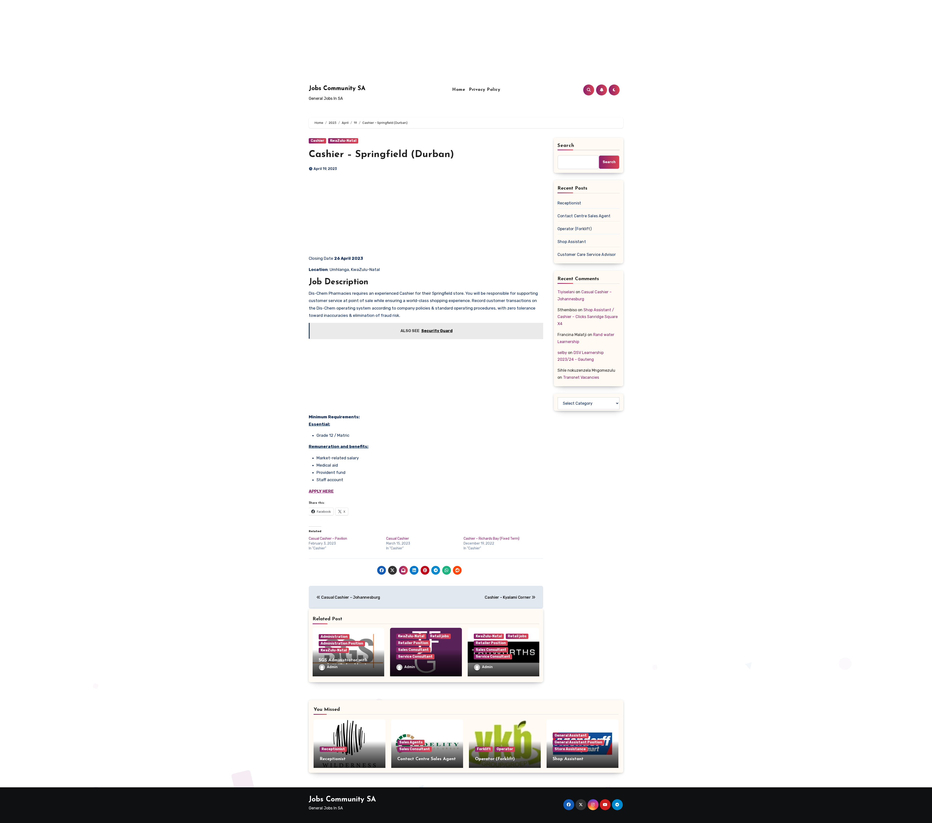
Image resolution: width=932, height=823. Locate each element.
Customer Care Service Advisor (587, 254)
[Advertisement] (146, 34)
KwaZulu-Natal (343, 141)
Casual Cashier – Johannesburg (350, 597)
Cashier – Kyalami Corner (508, 597)
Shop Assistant (572, 241)
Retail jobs (439, 636)
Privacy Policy (484, 90)
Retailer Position (413, 643)
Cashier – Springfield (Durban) (381, 155)
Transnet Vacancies (581, 377)
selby (562, 352)
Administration (334, 637)
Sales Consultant (413, 650)
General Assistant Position (578, 742)
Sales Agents (411, 742)
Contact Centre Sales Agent (584, 216)
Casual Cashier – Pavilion (328, 539)
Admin (332, 667)
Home (458, 90)
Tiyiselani (566, 292)
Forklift (484, 749)
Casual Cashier (397, 539)
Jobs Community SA (337, 88)
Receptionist (569, 203)
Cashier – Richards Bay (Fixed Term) (491, 539)
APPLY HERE (321, 491)
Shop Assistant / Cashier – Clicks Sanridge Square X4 (588, 317)
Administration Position (342, 643)
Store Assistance (570, 749)
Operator (505, 749)
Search (566, 145)
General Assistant (571, 735)
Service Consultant (415, 657)
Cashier (317, 141)
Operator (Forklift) (574, 229)
